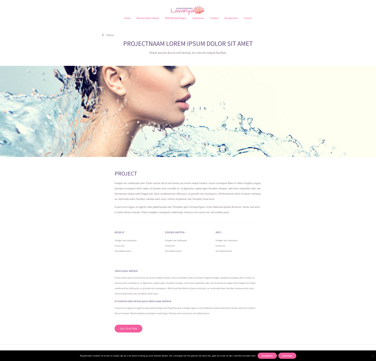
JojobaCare (198, 18)
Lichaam (214, 18)
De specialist (231, 18)
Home (127, 18)
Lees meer (287, 356)
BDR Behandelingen (175, 18)
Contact (248, 18)
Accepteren (267, 356)
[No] (372, 355)
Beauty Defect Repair (147, 18)
